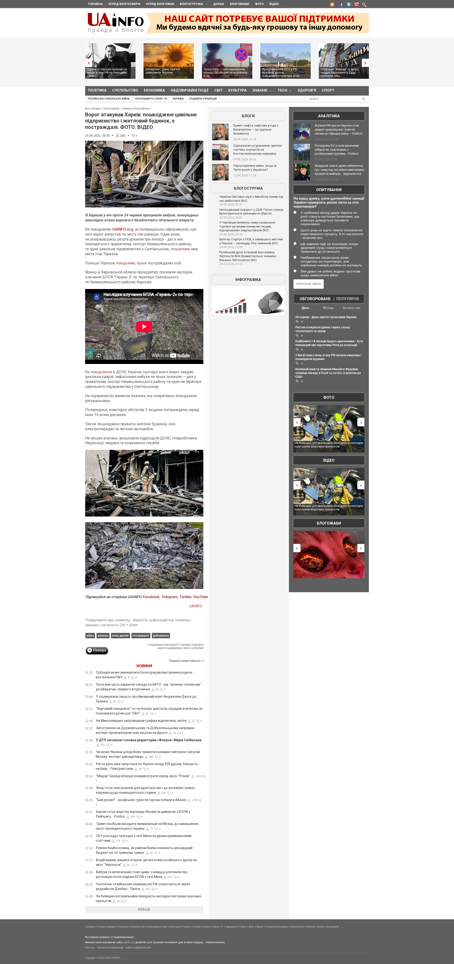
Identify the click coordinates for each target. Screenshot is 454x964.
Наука (186, 926)
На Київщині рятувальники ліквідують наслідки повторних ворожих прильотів (329, 444)
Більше (144, 909)
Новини (144, 666)
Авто (216, 926)
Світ (218, 90)
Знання (258, 91)
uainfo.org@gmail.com (138, 947)
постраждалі (141, 635)
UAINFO (196, 606)
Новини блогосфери (135, 108)
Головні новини (106, 926)
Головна (95, 4)
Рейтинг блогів (315, 926)
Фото (259, 4)
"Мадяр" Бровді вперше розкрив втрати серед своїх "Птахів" (143, 776)
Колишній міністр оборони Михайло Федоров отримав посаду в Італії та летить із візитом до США (328, 373)
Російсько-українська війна (109, 98)
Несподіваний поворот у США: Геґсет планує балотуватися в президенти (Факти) (251, 211)
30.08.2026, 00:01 (230, 217)
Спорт (328, 90)
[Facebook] (339, 5)
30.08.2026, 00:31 (230, 204)
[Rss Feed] (331, 5)
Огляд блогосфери (124, 4)
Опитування (329, 190)
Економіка (154, 90)
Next (366, 63)
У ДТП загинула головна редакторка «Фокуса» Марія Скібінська (148, 740)
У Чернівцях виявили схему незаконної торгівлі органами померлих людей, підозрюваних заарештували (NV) (247, 226)
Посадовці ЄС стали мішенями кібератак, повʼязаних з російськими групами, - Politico (337, 149)
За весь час (351, 308)
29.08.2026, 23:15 (230, 264)
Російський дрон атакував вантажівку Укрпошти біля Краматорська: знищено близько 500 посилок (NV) (247, 256)
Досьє (218, 4)
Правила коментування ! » (186, 660)
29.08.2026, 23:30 (230, 247)
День (305, 308)
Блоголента (297, 926)
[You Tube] (355, 5)
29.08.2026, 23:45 (230, 234)
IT (222, 926)
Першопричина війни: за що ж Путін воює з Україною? (254, 167)
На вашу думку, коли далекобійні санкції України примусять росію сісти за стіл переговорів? (328, 202)
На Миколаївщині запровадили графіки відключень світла (141, 721)
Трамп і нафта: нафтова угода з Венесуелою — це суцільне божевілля (255, 129)
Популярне (347, 299)
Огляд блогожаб (160, 4)
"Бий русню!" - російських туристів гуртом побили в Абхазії (141, 800)
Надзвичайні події (190, 90)
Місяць (328, 308)
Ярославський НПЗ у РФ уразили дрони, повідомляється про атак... (282, 72)
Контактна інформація (110, 947)
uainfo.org (129, 942)
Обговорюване (315, 299)
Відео (274, 4)
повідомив (180, 249)
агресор (103, 635)
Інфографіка (248, 279)
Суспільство (125, 90)
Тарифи (177, 98)
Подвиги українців (203, 98)
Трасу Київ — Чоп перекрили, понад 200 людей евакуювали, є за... (226, 72)
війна (90, 635)
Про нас (90, 947)
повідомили (101, 372)
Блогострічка (190, 4)
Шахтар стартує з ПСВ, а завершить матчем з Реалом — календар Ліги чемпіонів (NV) (251, 241)
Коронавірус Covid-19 (151, 98)
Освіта (207, 926)
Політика (97, 90)
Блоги (248, 116)
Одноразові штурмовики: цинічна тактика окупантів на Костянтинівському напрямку (257, 149)
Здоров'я (307, 90)
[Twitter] (347, 5)
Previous (87, 63)
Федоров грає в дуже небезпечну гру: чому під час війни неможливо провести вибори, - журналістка (339, 169)
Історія (196, 926)
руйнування (161, 635)
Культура (237, 90)
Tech (281, 91)
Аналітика (329, 116)
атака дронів (120, 635)
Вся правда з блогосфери (102, 108)
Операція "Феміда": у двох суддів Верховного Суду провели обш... (339, 72)
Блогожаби (239, 4)
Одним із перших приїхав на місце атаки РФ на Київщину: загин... (107, 72)
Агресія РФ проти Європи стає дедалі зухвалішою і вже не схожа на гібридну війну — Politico (338, 129)
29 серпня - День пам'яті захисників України (162, 70)
